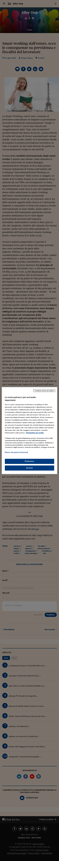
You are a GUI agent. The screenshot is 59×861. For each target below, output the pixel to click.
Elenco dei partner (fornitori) (16, 452)
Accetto (29, 468)
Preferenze (29, 461)
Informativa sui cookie (35, 433)
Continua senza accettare (44, 390)
